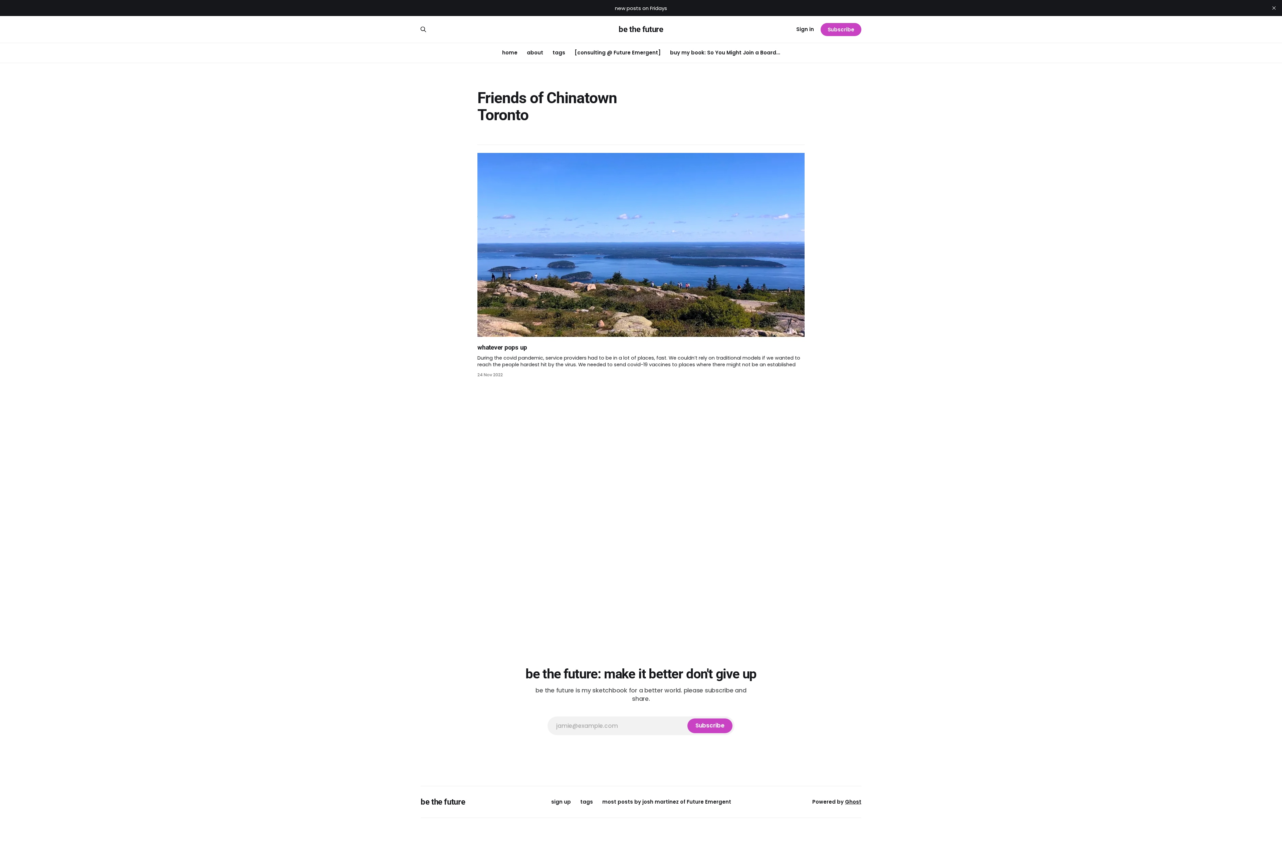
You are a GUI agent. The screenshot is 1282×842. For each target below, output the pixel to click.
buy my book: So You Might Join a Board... (725, 52)
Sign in (805, 29)
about (535, 52)
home (509, 52)
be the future (641, 29)
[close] (1274, 8)
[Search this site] (423, 29)
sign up (561, 801)
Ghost (853, 801)
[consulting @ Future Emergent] (618, 52)
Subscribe (841, 29)
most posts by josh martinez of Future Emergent (666, 801)
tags (559, 52)
